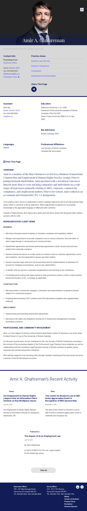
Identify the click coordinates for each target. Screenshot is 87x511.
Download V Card (10, 77)
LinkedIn (77, 487)
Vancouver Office (10, 63)
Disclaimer (68, 504)
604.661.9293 (14, 110)
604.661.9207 (14, 68)
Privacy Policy (69, 501)
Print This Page (13, 162)
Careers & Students (71, 499)
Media (66, 496)
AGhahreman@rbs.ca (11, 74)
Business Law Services (40, 61)
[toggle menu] (82, 9)
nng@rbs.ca (8, 116)
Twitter (82, 487)
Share (34, 89)
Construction (36, 71)
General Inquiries (70, 506)
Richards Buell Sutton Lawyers (5, 489)
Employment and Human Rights (43, 76)
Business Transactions (40, 66)
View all (43, 470)
